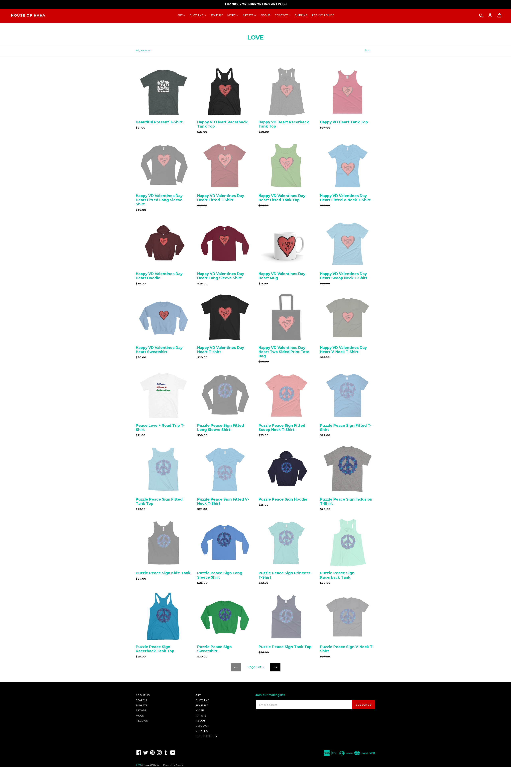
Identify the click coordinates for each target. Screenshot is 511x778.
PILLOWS (142, 720)
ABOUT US (143, 695)
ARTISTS (250, 15)
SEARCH (141, 700)
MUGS (140, 715)
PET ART (141, 710)
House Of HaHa (28, 15)
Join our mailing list (270, 695)
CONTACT (283, 15)
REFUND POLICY (323, 15)
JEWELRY (217, 15)
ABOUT (265, 15)
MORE (233, 15)
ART (182, 15)
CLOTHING (199, 15)
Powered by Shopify (173, 765)
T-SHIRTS (142, 705)
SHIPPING (301, 15)
